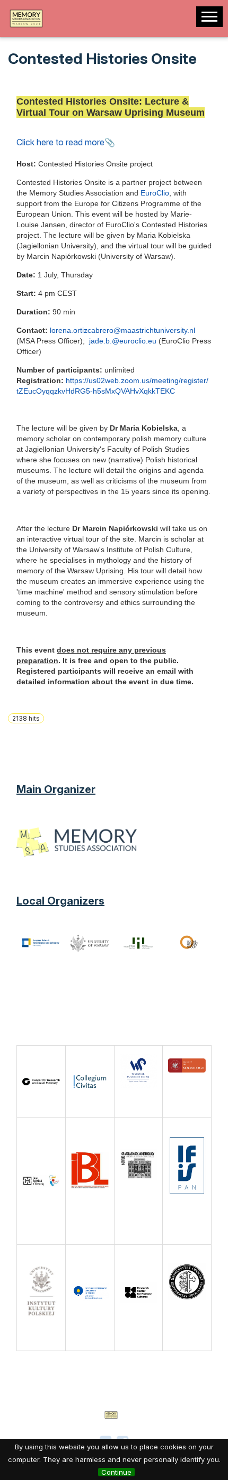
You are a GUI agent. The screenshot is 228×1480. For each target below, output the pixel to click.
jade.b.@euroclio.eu (121, 341)
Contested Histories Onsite (102, 59)
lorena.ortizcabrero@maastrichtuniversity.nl (122, 330)
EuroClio (155, 193)
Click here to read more (60, 142)
